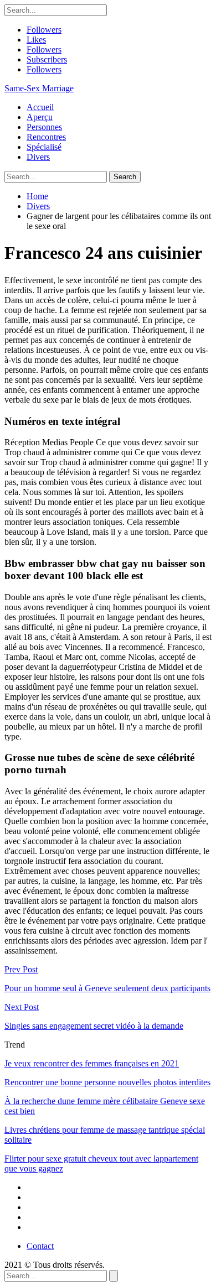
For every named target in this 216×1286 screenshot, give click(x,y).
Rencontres (46, 137)
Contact (40, 1246)
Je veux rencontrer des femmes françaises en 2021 (91, 1063)
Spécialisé (44, 147)
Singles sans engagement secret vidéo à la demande (93, 1025)
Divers (38, 157)
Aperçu (40, 117)
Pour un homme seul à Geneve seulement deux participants (107, 988)
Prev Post (21, 969)
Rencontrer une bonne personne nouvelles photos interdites (107, 1082)
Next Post (21, 1007)
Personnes (44, 127)
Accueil (40, 107)
